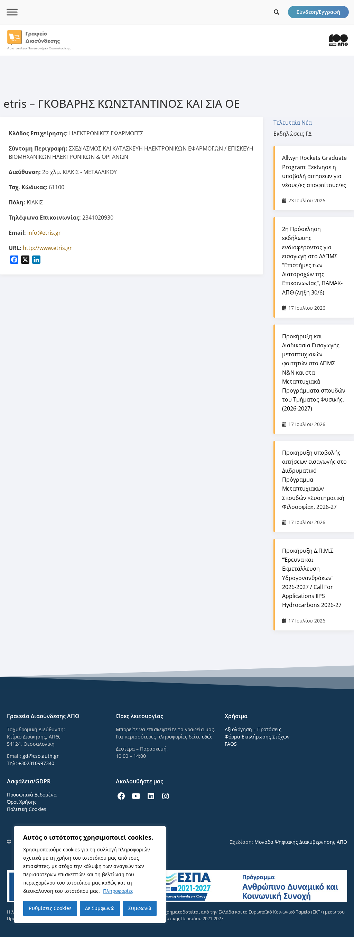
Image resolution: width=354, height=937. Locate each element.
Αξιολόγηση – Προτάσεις (253, 729)
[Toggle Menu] (12, 12)
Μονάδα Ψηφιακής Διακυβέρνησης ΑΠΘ (300, 842)
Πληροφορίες (118, 891)
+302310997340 (36, 763)
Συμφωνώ (139, 908)
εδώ (206, 736)
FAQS (231, 744)
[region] (90, 874)
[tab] (296, 122)
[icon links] (276, 12)
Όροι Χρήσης (22, 802)
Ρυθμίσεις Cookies (50, 908)
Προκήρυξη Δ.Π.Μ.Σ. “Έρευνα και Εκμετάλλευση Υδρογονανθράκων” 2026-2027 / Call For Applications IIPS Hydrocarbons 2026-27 (312, 578)
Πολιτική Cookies (26, 809)
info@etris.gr (44, 232)
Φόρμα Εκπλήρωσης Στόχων (257, 736)
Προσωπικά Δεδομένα (32, 794)
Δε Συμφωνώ (99, 908)
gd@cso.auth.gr (40, 756)
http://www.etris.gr (47, 248)
